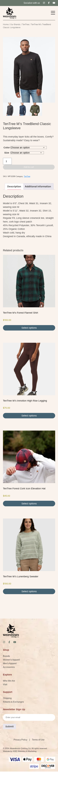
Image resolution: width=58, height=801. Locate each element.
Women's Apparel (11, 660)
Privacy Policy (20, 740)
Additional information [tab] (38, 186)
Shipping (7, 698)
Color (7, 147)
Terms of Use (38, 740)
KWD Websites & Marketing (24, 751)
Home (5, 24)
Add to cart (29, 167)
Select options (29, 327)
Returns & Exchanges (13, 702)
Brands (6, 656)
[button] (53, 13)
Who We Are (9, 681)
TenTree (25, 24)
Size (6, 152)
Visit (5, 684)
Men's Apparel (10, 663)
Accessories (9, 667)
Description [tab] (14, 186)
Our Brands (15, 24)
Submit (9, 726)
